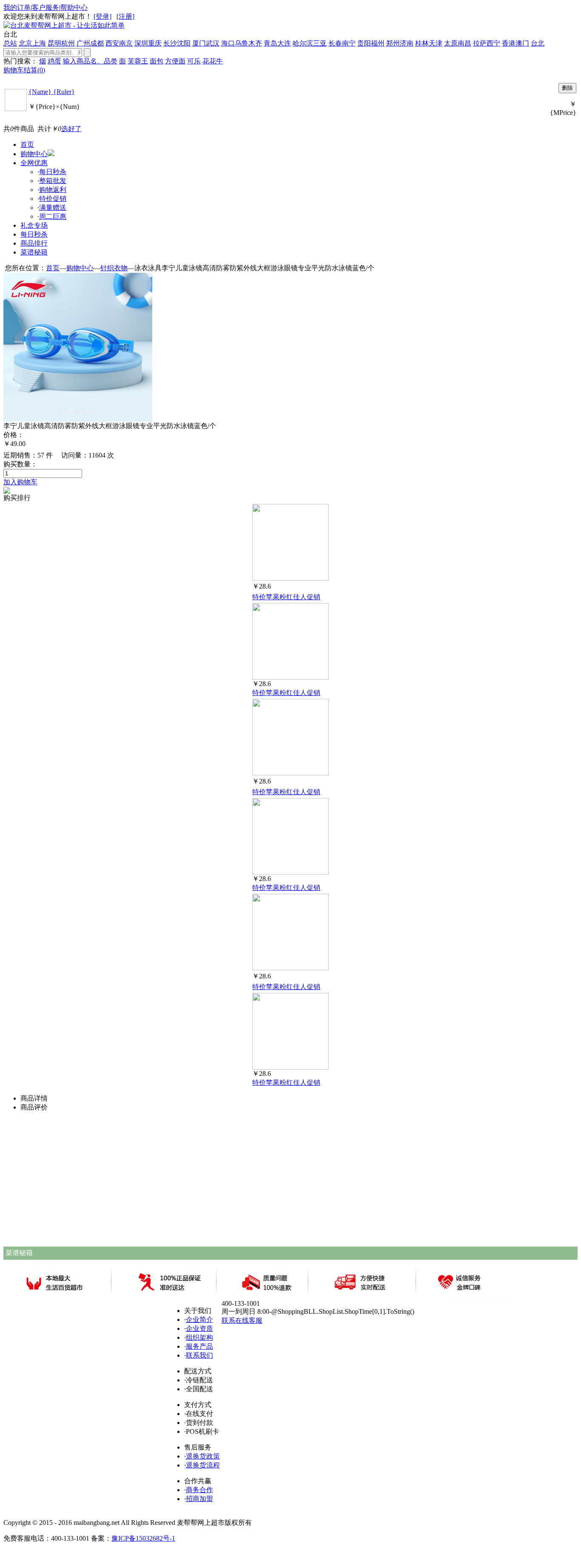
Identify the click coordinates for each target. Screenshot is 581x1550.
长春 (335, 43)
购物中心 (34, 153)
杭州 (68, 43)
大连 (284, 43)
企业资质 (199, 1328)
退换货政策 (203, 1456)
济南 (406, 43)
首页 (27, 144)
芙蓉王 (138, 61)
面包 (156, 61)
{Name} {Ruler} (51, 91)
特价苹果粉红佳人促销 (286, 597)
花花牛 (212, 61)
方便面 (175, 61)
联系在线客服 (242, 1320)
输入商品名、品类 (90, 61)
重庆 (155, 43)
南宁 (349, 43)
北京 (25, 43)
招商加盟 (199, 1498)
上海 (39, 43)
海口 (228, 43)
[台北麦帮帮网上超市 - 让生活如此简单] (64, 25)
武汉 (212, 43)
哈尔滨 (303, 43)
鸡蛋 (54, 61)
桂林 (422, 43)
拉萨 (480, 43)
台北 (537, 43)
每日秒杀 (52, 171)
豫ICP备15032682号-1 (143, 1538)
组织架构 (199, 1337)
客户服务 (45, 7)
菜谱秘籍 (34, 252)
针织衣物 (114, 268)
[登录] (102, 16)
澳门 (522, 43)
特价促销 (52, 198)
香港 (508, 43)
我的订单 (17, 7)
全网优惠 (34, 162)
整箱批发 (52, 180)
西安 (112, 43)
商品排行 (34, 243)
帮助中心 (74, 7)
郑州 (393, 43)
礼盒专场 (34, 225)
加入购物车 (20, 482)
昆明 (54, 43)
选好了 (71, 128)
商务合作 (199, 1489)
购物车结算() (24, 70)
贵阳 (364, 43)
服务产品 (199, 1346)
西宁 (493, 43)
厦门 (199, 43)
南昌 (464, 43)
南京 (126, 43)
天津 (435, 43)
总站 (10, 43)
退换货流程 (203, 1465)
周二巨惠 (52, 216)
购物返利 (52, 189)
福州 (377, 43)
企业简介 (199, 1319)
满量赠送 (52, 207)
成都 (97, 43)
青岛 (270, 43)
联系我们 (199, 1355)
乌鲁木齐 (248, 43)
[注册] (125, 16)
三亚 (320, 43)
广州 (83, 43)
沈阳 (184, 43)
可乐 (194, 61)
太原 (451, 43)
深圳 (141, 43)
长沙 (170, 43)
